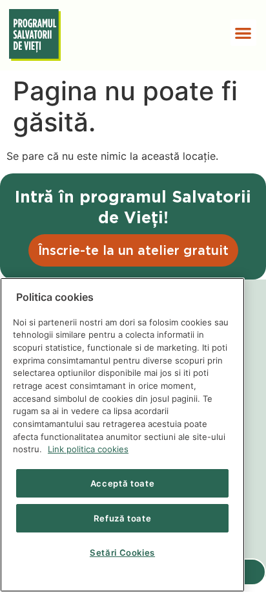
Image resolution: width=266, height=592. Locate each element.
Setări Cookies (122, 552)
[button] (243, 32)
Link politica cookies (88, 449)
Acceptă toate (122, 483)
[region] (122, 435)
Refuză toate (123, 518)
